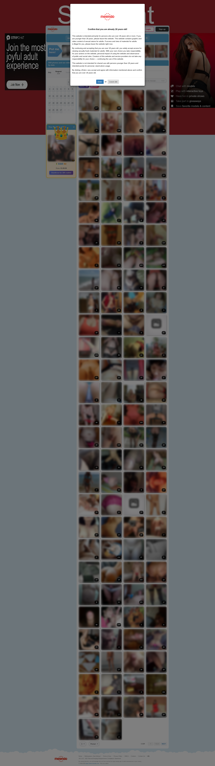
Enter (100, 82)
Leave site (113, 82)
